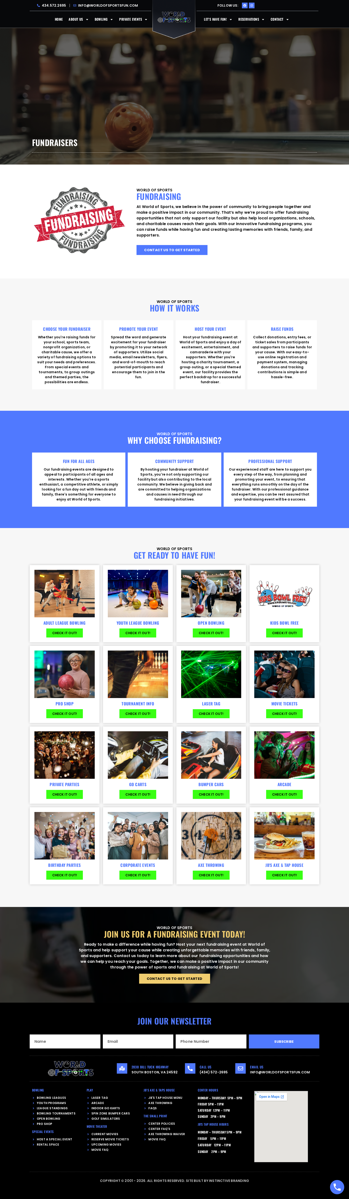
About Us (76, 19)
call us (206, 1066)
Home (59, 19)
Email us (256, 1066)
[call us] (190, 1068)
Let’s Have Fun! (215, 19)
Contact (277, 19)
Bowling (101, 19)
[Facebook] (245, 5)
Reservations (248, 19)
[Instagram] (252, 5)
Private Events (130, 19)
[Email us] (240, 1068)
